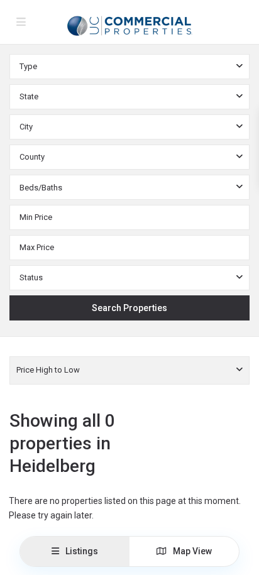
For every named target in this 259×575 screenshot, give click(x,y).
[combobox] (129, 66)
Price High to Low (48, 370)
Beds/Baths (40, 187)
